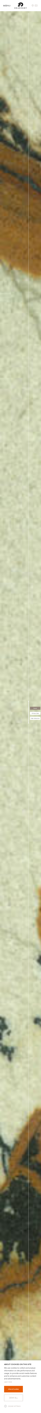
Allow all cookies (13, 1389)
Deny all (13, 1398)
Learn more (8, 1382)
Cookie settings (14, 1406)
